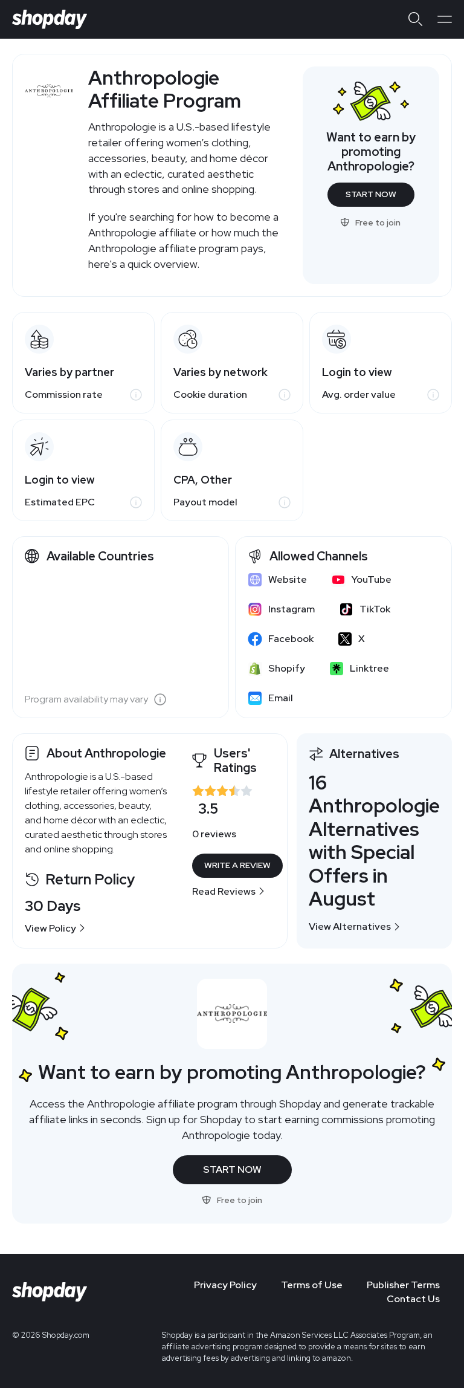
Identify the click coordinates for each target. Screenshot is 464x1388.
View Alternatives (350, 926)
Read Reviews (224, 891)
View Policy (50, 928)
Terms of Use (312, 1285)
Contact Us (413, 1298)
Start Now (371, 194)
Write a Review (237, 865)
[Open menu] (444, 19)
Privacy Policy (225, 1285)
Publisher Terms (403, 1285)
